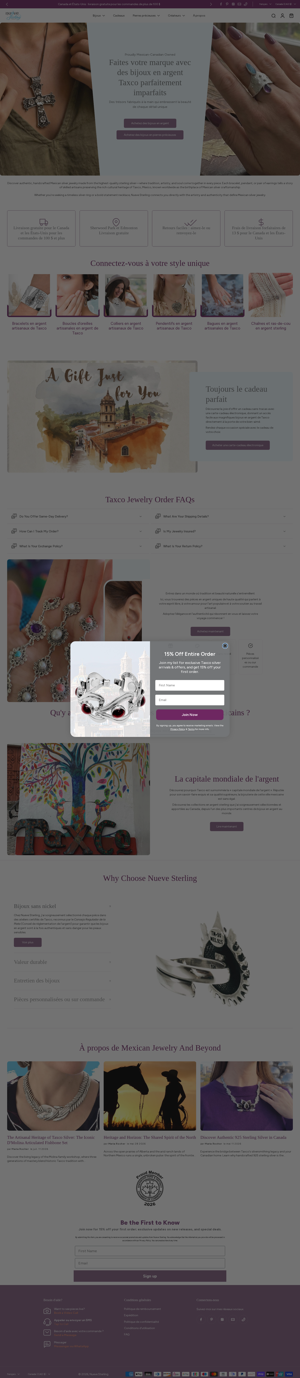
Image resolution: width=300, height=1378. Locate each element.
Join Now (190, 714)
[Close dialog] (225, 645)
